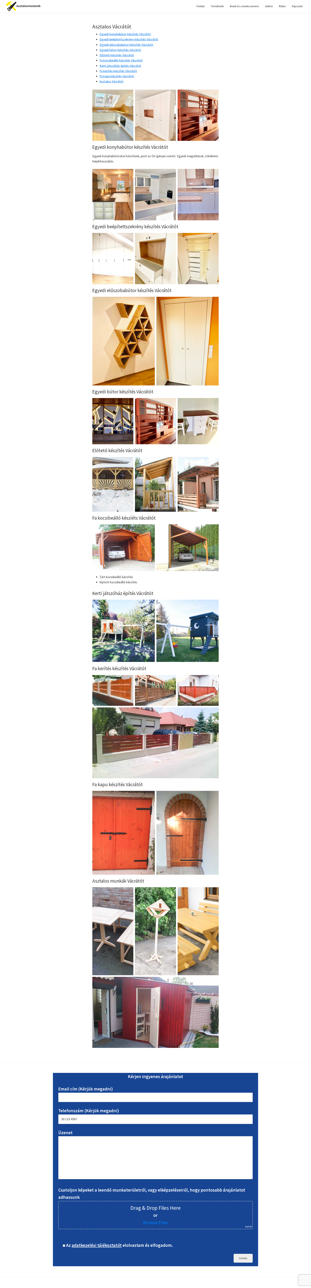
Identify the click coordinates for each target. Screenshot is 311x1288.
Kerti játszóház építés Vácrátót (120, 66)
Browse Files (155, 1222)
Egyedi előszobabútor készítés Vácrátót (126, 45)
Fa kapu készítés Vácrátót (117, 76)
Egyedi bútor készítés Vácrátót (120, 50)
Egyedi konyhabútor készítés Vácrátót (125, 34)
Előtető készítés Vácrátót (117, 55)
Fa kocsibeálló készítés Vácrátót (121, 60)
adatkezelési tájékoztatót (97, 1245)
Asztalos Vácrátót (111, 81)
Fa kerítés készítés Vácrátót (118, 71)
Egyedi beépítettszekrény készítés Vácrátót (129, 39)
